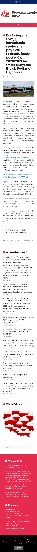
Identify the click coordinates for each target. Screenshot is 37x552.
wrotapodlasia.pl (21, 230)
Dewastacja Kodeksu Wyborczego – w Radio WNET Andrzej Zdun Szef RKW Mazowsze (18, 331)
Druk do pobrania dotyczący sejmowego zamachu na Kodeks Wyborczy (17, 365)
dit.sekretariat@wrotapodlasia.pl (16, 158)
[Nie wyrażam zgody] (34, 544)
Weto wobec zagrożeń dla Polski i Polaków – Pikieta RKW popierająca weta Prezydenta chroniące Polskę (18, 343)
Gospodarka (10, 241)
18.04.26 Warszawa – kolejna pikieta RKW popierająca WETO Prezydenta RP (18, 320)
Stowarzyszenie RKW (24, 14)
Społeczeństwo (26, 241)
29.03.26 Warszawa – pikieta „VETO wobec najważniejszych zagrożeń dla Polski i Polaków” (18, 354)
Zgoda (18, 548)
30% (18, 241)
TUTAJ (6, 221)
